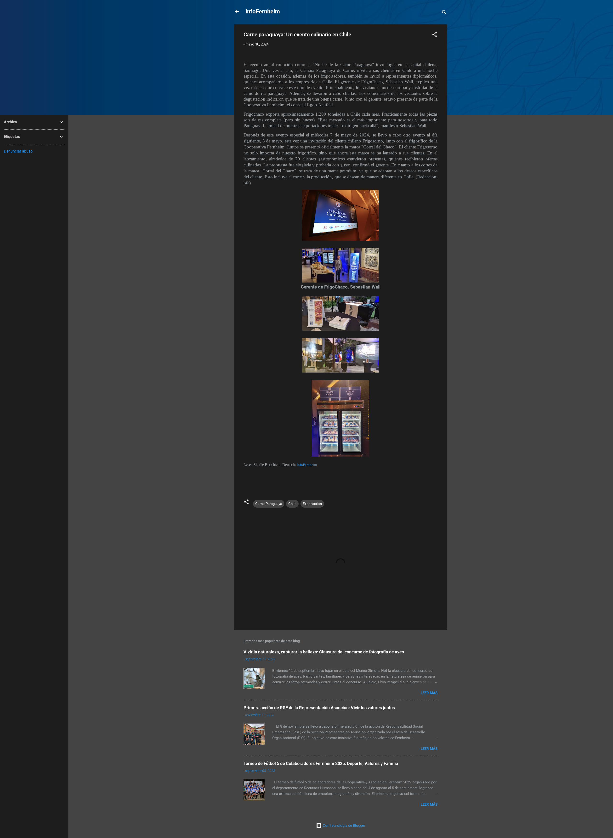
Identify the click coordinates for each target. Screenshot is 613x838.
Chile (292, 504)
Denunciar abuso (18, 151)
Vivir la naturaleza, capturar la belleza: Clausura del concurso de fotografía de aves (324, 651)
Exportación (312, 504)
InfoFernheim (262, 11)
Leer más (429, 693)
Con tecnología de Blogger (343, 825)
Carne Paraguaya (268, 504)
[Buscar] (444, 13)
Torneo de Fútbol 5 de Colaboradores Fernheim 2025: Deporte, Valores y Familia (321, 763)
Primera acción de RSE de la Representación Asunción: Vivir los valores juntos (319, 707)
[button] (434, 35)
